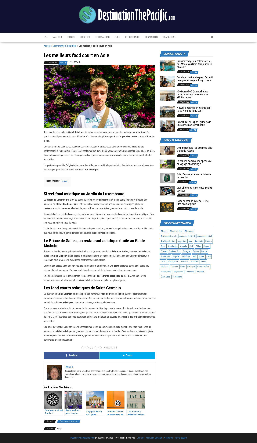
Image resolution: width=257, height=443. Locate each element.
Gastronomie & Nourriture (64, 45)
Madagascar (173, 261)
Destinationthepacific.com (82, 437)
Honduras (186, 256)
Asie (59, 428)
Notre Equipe (181, 437)
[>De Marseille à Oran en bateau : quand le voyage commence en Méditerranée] (167, 95)
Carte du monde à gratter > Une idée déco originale (193, 202)
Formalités (151, 37)
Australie (199, 241)
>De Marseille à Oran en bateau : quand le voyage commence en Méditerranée (193, 94)
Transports (169, 37)
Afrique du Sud (176, 231)
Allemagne (189, 231)
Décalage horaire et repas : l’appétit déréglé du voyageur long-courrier (195, 79)
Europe (196, 251)
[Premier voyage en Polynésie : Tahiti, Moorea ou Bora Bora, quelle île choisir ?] (167, 65)
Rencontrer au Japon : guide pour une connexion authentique (194, 123)
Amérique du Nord (187, 236)
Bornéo (208, 241)
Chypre (206, 246)
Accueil (47, 45)
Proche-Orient (203, 266)
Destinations (102, 37)
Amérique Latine (168, 241)
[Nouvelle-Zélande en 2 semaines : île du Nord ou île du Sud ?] (167, 111)
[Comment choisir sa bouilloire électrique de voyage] (167, 150)
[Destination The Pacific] (45, 37)
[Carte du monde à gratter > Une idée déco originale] (167, 206)
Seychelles (178, 271)
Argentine (181, 241)
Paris (182, 266)
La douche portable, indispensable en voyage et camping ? (194, 162)
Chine (198, 246)
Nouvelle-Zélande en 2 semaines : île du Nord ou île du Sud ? (194, 109)
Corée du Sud (174, 251)
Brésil (163, 246)
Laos (163, 261)
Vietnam (200, 271)
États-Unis (165, 276)
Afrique (164, 231)
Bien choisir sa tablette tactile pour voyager (195, 189)
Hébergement (132, 37)
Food (117, 37)
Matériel (57, 37)
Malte (203, 261)
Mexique (164, 266)
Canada (183, 246)
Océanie (174, 266)
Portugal (191, 266)
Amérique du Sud (204, 236)
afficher (64, 181)
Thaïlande (190, 271)
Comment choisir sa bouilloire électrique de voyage (195, 149)
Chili (191, 246)
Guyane (176, 256)
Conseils (84, 37)
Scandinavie (166, 271)
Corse (163, 251)
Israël (201, 256)
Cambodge (173, 246)
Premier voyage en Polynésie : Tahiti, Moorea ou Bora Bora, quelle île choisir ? (194, 64)
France (204, 251)
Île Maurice (177, 276)
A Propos (168, 437)
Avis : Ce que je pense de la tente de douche (194, 176)
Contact (140, 437)
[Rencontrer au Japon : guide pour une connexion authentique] (167, 126)
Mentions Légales (154, 437)
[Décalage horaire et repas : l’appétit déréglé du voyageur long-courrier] (167, 81)
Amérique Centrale (169, 236)
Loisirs (71, 37)
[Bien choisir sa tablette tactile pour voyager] (167, 190)
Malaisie (184, 261)
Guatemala (165, 256)
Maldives (194, 261)
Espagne (186, 251)
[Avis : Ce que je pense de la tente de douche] (167, 177)
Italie (208, 256)
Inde (194, 256)
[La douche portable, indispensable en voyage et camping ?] (167, 163)
